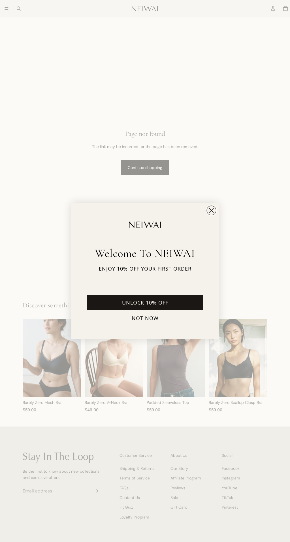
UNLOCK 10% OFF (145, 302)
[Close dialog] (211, 210)
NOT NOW (145, 318)
